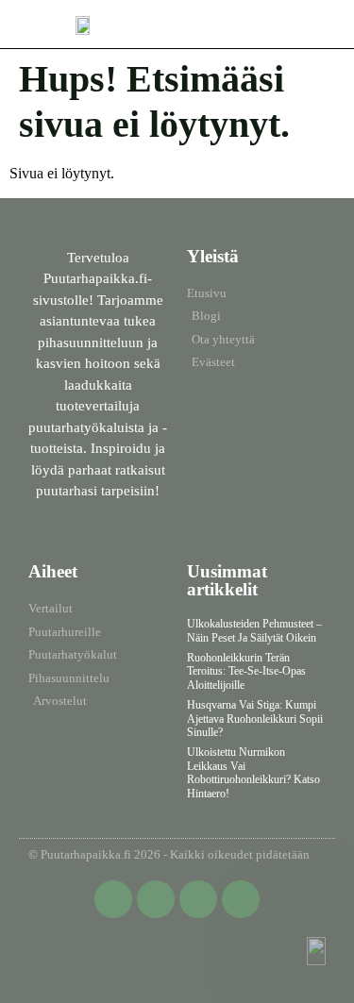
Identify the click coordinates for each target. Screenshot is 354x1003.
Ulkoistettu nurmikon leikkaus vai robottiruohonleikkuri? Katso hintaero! (253, 772)
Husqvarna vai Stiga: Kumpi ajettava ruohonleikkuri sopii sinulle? (255, 718)
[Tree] (241, 899)
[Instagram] (198, 899)
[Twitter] (156, 899)
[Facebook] (113, 899)
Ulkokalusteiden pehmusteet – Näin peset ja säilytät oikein (254, 630)
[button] (324, 19)
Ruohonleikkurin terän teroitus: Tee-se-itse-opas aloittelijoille (246, 671)
